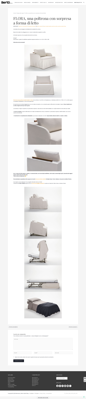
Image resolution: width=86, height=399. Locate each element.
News (9, 382)
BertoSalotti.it (35, 377)
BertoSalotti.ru (35, 384)
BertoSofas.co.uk (35, 379)
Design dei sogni (31, 26)
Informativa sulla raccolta (43, 397)
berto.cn (34, 385)
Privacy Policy (42, 393)
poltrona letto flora (62, 26)
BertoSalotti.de (35, 382)
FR (72, 393)
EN (67, 393)
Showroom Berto (11, 377)
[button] (83, 2)
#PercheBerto (11, 381)
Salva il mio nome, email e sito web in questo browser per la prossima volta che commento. (34, 357)
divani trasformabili (47, 26)
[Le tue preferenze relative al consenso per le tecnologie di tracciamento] (84, 397)
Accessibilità (49, 393)
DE (69, 393)
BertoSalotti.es (35, 380)
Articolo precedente (13, 326)
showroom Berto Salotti (41, 179)
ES (74, 393)
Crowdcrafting (11, 386)
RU (76, 393)
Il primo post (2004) (12, 385)
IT (64, 393)
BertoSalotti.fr (35, 381)
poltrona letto (55, 26)
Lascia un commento (22, 26)
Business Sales (11, 380)
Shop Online (10, 379)
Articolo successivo (73, 326)
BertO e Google (11, 384)
